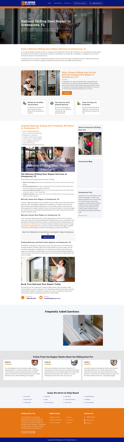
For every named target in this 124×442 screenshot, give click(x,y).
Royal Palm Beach (89, 396)
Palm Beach (68, 396)
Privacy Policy (70, 420)
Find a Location (81, 3)
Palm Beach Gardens (70, 399)
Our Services (57, 3)
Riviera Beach (68, 402)
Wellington (87, 399)
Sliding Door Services (55, 417)
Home (49, 3)
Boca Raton (27, 396)
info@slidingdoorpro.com (52, 298)
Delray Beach (27, 402)
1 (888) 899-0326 (96, 3)
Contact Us (67, 3)
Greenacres (28, 7)
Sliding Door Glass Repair (56, 420)
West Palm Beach (89, 402)
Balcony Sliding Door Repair (39, 7)
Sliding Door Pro (61, 440)
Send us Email (90, 420)
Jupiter (46, 399)
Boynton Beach (28, 399)
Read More (67, 93)
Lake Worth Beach (49, 402)
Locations (69, 422)
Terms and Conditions (55, 422)
